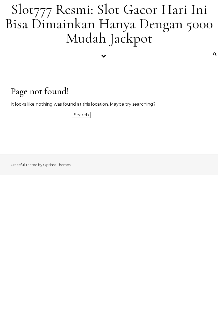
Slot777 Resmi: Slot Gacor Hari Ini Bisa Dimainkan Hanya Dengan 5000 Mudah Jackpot (109, 24)
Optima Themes (56, 165)
